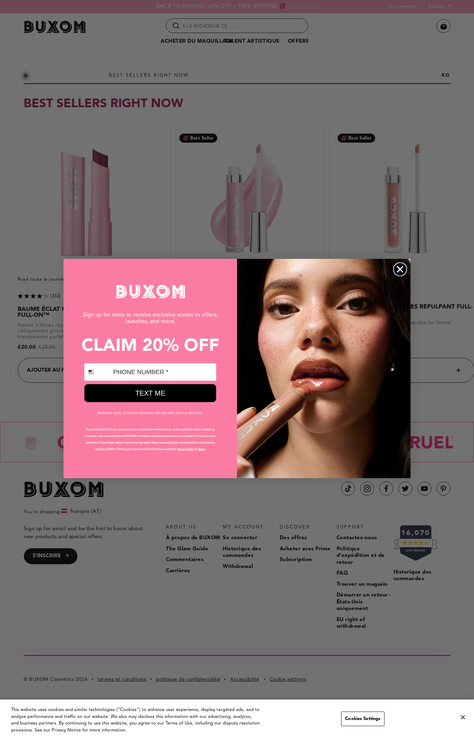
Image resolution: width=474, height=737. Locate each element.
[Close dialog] (400, 269)
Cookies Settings (362, 719)
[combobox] (97, 372)
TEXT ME (150, 393)
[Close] (463, 717)
